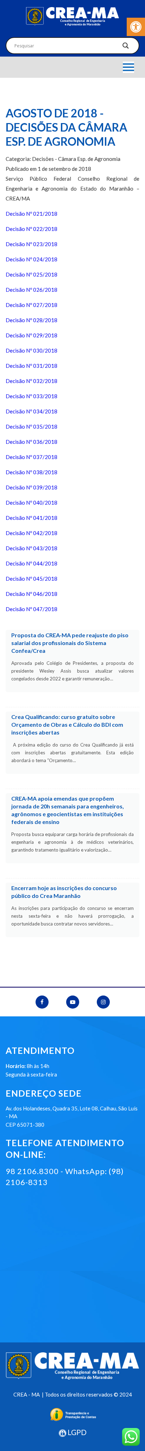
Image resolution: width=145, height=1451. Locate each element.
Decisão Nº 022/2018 (31, 229)
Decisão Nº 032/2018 (31, 381)
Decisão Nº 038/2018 (31, 472)
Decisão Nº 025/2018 (31, 274)
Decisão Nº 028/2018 (31, 320)
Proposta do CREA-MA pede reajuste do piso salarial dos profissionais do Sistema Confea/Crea (69, 643)
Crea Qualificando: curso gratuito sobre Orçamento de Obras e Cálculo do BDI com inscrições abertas (67, 724)
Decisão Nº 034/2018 (31, 411)
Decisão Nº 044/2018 (31, 563)
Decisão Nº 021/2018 (31, 213)
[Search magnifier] (125, 47)
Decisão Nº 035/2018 (31, 426)
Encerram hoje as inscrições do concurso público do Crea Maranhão (64, 891)
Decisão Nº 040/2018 (31, 502)
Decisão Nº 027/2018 (31, 305)
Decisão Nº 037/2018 (31, 457)
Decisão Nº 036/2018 (31, 442)
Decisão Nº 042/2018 (31, 533)
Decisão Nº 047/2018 (31, 609)
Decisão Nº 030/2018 (31, 350)
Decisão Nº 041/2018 (31, 518)
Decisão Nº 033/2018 (31, 396)
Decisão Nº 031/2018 (31, 365)
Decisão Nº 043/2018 (31, 548)
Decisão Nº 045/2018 (31, 578)
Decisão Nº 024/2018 (31, 259)
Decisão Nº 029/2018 (31, 335)
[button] (136, 27)
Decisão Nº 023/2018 (31, 244)
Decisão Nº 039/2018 (31, 487)
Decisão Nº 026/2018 (31, 289)
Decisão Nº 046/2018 (31, 594)
